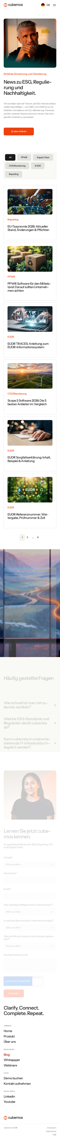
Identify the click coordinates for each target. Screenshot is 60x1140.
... (32, 537)
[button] (54, 5)
